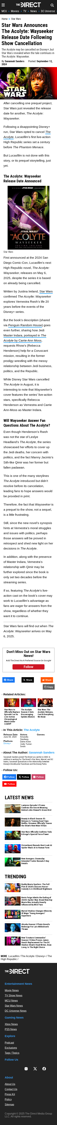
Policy (8, 1099)
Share (10, 680)
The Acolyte (32, 730)
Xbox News (11, 1024)
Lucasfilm (13, 956)
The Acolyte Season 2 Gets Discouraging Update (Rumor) (28, 713)
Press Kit (10, 1094)
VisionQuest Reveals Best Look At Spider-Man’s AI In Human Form (36, 846)
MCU (4, 11)
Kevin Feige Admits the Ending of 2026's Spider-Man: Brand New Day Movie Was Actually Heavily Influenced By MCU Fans (36, 901)
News (33, 11)
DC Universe (48, 11)
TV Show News (13, 995)
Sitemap (9, 1104)
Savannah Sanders (14, 61)
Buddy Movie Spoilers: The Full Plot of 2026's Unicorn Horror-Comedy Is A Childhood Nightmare (36, 886)
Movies (15, 11)
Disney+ (7, 743)
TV (24, 11)
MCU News (11, 1000)
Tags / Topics (12, 1053)
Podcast (9, 1042)
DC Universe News (15, 1010)
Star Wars (16, 19)
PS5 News (11, 1029)
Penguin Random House (25, 325)
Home (5, 19)
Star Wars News (14, 1005)
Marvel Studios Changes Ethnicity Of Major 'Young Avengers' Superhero (36, 913)
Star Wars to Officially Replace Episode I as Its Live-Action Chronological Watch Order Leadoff (12, 717)
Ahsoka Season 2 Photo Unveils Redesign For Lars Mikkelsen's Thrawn (35, 926)
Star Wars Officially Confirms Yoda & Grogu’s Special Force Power (36, 833)
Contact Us (11, 1089)
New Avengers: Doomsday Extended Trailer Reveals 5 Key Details (35, 861)
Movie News (12, 990)
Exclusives (11, 1047)
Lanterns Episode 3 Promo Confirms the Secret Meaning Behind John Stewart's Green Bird (36, 807)
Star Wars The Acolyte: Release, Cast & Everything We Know (45, 713)
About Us (10, 1084)
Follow (11, 777)
